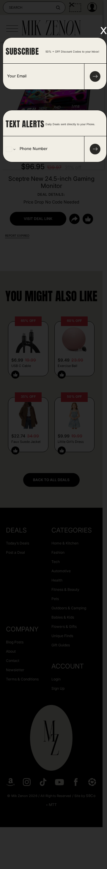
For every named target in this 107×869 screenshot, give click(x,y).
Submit (95, 149)
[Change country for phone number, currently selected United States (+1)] (10, 149)
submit (95, 76)
